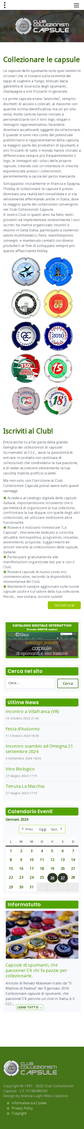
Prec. (30, 829)
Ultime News (23, 702)
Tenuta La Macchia (25, 786)
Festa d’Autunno (23, 729)
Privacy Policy (22, 1108)
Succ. (55, 829)
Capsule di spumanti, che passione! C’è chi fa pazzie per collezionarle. (36, 970)
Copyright (19, 1113)
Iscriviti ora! (64, 605)
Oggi (43, 829)
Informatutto (24, 904)
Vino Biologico (20, 769)
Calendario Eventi (30, 811)
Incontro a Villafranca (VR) (32, 711)
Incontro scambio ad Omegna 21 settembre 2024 (39, 748)
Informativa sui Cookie (29, 1103)
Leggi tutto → (29, 1007)
